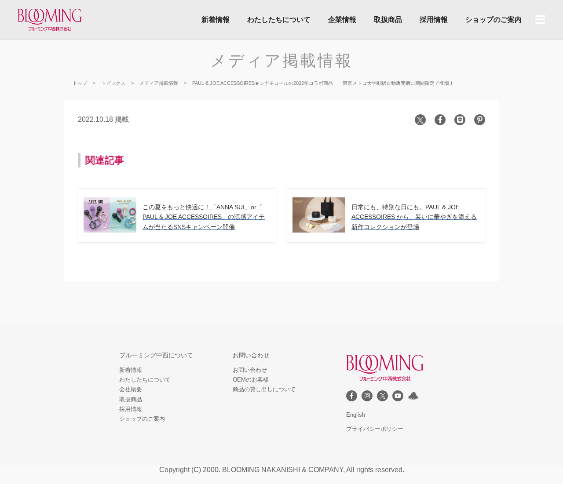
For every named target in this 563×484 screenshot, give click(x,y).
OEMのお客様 (251, 379)
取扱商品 (388, 19)
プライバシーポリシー (374, 429)
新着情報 (215, 19)
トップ (80, 83)
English (355, 414)
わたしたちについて (279, 19)
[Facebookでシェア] (440, 119)
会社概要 (130, 389)
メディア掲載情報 (281, 60)
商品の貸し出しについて (264, 389)
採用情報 (434, 19)
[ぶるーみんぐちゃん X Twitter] (413, 396)
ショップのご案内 (493, 19)
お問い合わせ (250, 370)
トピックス (113, 83)
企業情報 (342, 19)
